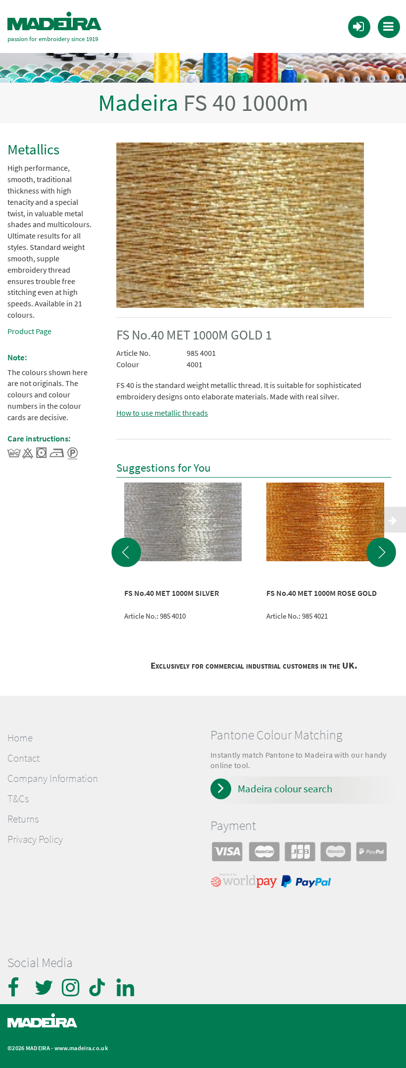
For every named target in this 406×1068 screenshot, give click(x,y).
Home (20, 737)
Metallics (33, 149)
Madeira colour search (285, 788)
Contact (23, 758)
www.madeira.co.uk (81, 1048)
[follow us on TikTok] (99, 987)
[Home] (54, 21)
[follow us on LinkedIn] (126, 987)
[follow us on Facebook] (17, 987)
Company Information (52, 778)
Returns (23, 819)
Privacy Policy (35, 839)
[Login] (358, 26)
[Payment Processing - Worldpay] (245, 883)
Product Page (29, 331)
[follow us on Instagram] (72, 987)
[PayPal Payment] (307, 883)
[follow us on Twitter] (44, 987)
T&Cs (18, 798)
